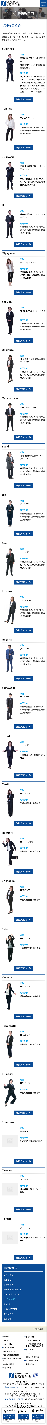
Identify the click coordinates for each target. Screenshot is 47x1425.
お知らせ (6, 1340)
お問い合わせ (30, 1364)
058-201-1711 (39, 1416)
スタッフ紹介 (10, 1299)
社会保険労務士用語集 (11, 1355)
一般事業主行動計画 (12, 1289)
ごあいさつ (8, 1275)
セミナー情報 (7, 1344)
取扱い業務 (7, 1368)
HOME (6, 1337)
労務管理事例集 (8, 1347)
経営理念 (8, 1280)
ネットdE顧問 (8, 1364)
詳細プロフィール (23, 99)
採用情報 (8, 1319)
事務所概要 (8, 1285)
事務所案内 (10, 1268)
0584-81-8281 (15, 1387)
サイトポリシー (31, 1349)
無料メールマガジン (32, 1357)
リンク (28, 1353)
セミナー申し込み (32, 1360)
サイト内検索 (38, 1329)
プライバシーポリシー (33, 1340)
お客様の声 (8, 1314)
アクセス (7, 1304)
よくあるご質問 (10, 1309)
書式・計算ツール (9, 1351)
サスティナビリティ (11, 1294)
